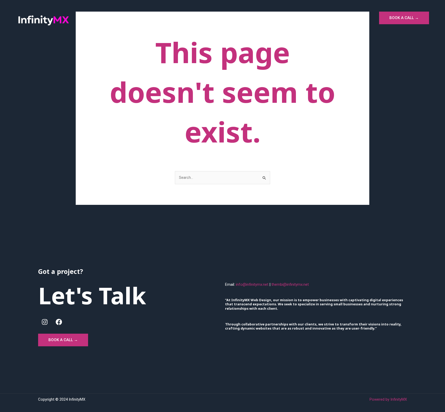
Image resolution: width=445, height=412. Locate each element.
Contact (361, 17)
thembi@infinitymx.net (290, 284)
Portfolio (306, 17)
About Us (334, 17)
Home (255, 17)
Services (279, 17)
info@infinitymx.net (252, 284)
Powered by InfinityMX (388, 399)
